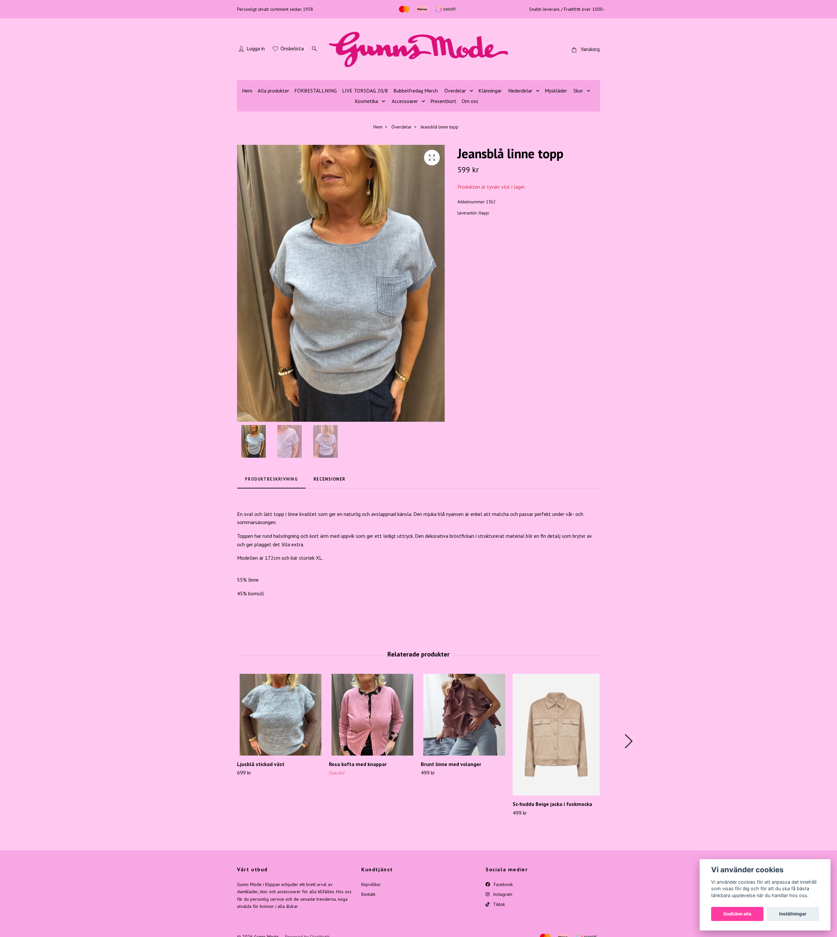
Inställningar (793, 913)
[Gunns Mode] (418, 49)
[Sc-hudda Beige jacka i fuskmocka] (556, 734)
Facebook (502, 884)
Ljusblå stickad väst (260, 764)
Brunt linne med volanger (451, 764)
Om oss (470, 101)
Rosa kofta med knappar (358, 764)
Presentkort (443, 101)
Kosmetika (366, 101)
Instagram (502, 894)
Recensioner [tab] (329, 479)
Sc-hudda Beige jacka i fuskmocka (552, 804)
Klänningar (490, 90)
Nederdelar (520, 90)
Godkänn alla (737, 913)
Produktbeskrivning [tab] (271, 479)
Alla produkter (273, 90)
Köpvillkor (371, 884)
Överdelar (455, 90)
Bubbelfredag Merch (415, 90)
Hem (247, 90)
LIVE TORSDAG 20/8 (365, 90)
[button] (628, 741)
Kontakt (368, 894)
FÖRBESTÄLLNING (315, 90)
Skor (578, 90)
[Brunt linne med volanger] (464, 715)
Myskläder (556, 90)
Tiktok (498, 904)
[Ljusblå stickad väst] (280, 715)
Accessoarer (405, 101)
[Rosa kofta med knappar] (372, 715)
